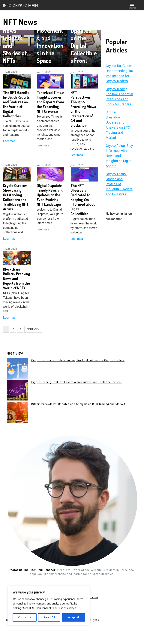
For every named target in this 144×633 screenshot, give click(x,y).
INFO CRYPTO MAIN (20, 5)
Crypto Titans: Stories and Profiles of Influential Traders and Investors (119, 184)
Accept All (73, 617)
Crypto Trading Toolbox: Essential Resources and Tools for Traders (76, 382)
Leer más (9, 141)
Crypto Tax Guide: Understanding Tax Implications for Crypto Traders (77, 360)
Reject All (49, 617)
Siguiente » (33, 329)
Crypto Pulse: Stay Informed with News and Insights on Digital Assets (119, 156)
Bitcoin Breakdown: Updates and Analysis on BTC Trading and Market (78, 404)
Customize (24, 617)
